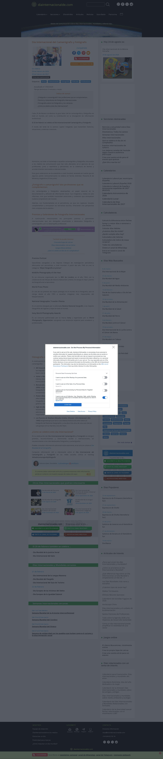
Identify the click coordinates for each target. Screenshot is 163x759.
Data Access (81, 411)
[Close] (114, 348)
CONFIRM (67, 404)
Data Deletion (71, 411)
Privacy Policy (92, 411)
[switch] (104, 377)
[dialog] (81, 379)
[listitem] (81, 373)
